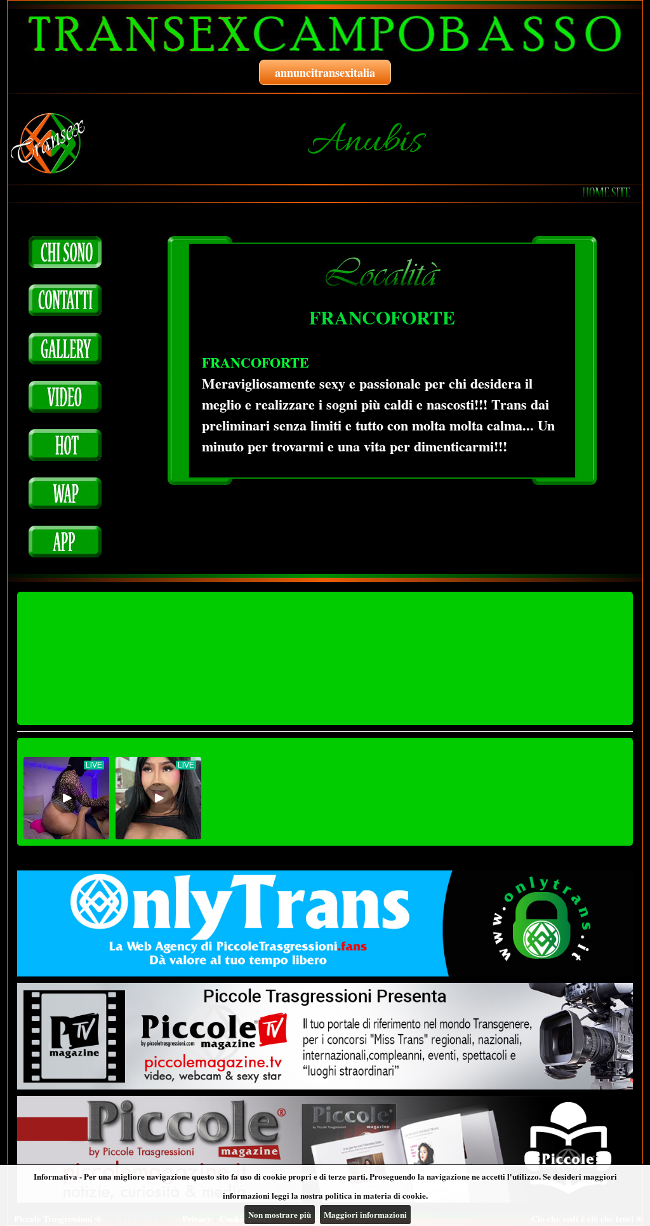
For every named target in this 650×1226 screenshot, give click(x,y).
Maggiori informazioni (365, 1214)
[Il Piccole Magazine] (325, 1149)
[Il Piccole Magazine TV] (325, 1036)
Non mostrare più (279, 1214)
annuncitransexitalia (325, 72)
